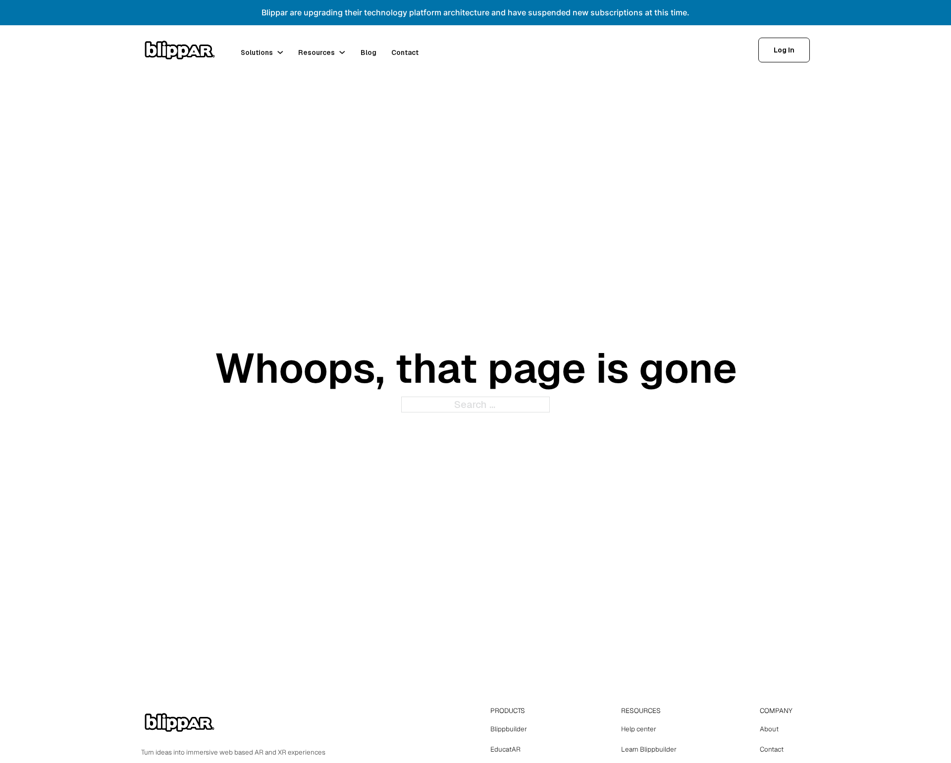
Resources (316, 52)
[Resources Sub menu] (342, 52)
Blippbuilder (508, 728)
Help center (638, 728)
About (769, 728)
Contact (405, 52)
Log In (784, 50)
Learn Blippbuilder (649, 749)
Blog (368, 52)
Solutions (257, 52)
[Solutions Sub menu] (280, 52)
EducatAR (505, 749)
